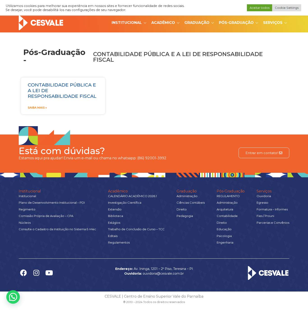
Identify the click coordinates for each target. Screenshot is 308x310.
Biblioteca (115, 216)
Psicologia (224, 236)
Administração (187, 196)
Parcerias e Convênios (273, 222)
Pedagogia (185, 216)
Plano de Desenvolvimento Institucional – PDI (52, 202)
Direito (182, 209)
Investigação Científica (124, 202)
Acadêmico (163, 23)
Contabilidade (227, 216)
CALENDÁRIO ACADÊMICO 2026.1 (132, 196)
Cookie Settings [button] (287, 7)
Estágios (114, 222)
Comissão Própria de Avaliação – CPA (46, 216)
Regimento (27, 209)
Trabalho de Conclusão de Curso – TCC (136, 229)
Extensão (115, 209)
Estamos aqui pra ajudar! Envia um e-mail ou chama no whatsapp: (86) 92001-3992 (92, 158)
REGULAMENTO (228, 196)
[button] (13, 297)
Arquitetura (225, 209)
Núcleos (25, 222)
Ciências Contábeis (191, 202)
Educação (224, 229)
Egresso (262, 202)
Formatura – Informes (272, 209)
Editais (112, 236)
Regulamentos (119, 242)
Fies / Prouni (265, 216)
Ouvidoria (264, 196)
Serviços (273, 23)
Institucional (127, 23)
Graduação (196, 23)
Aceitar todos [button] (259, 7)
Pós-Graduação (236, 23)
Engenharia (225, 242)
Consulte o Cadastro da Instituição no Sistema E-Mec (57, 229)
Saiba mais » (37, 107)
